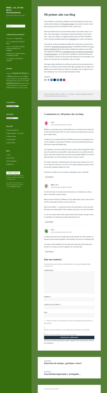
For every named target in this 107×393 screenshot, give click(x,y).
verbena (8, 87)
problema (10, 83)
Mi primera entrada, (68, 24)
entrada (89, 94)
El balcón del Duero (11, 136)
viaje (12, 87)
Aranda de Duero (19, 73)
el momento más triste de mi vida (62, 46)
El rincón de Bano (10, 139)
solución (17, 83)
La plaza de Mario (10, 142)
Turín (15, 85)
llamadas (15, 80)
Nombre (47, 296)
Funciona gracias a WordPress (51, 389)
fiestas (26, 76)
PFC (28, 80)
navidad (19, 80)
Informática (24, 78)
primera (60, 96)
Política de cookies (15, 186)
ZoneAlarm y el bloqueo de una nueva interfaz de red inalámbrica (15, 48)
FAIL (23, 76)
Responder (49, 177)
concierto (14, 76)
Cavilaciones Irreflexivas (12, 130)
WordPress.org (10, 164)
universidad (20, 85)
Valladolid (25, 85)
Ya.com (25, 87)
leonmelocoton (10, 53)
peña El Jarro (23, 80)
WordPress (21, 87)
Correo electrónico (52, 304)
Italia (11, 80)
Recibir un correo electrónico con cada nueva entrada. (60, 334)
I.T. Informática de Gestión (15, 78)
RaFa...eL (64, 94)
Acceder (8, 154)
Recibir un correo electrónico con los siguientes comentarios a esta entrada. (67, 329)
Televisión (11, 85)
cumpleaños (83, 94)
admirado (73, 39)
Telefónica (22, 83)
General (72, 94)
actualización (9, 73)
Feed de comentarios (11, 161)
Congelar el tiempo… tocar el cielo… (15, 133)
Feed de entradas (10, 158)
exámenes (19, 76)
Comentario (49, 270)
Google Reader (18, 38)
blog (9, 76)
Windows (16, 87)
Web (45, 312)
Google (7, 78)
